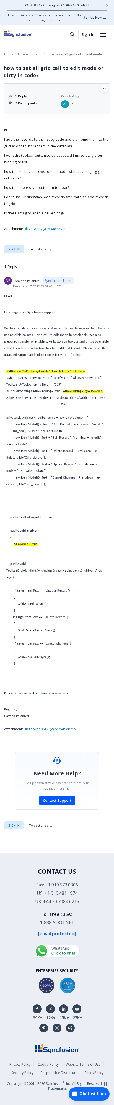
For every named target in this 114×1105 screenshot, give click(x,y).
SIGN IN (14, 825)
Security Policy (22, 1072)
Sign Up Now (92, 17)
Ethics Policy (94, 1072)
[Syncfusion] (57, 1048)
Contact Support (57, 800)
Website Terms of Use (83, 1064)
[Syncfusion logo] (24, 33)
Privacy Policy (19, 1064)
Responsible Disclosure (59, 1072)
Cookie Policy (48, 1064)
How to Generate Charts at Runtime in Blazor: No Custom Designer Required (44, 17)
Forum (23, 54)
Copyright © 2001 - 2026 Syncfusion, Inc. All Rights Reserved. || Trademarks (57, 1086)
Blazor (37, 54)
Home (8, 54)
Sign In (88, 34)
